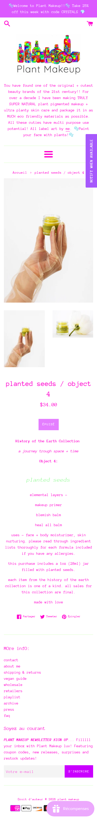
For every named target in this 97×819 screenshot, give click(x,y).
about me (12, 666)
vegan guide (15, 678)
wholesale (13, 685)
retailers (13, 691)
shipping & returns (22, 672)
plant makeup (68, 799)
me (68, 129)
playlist (12, 697)
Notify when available (91, 160)
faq (7, 716)
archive (11, 703)
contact (11, 660)
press (9, 709)
